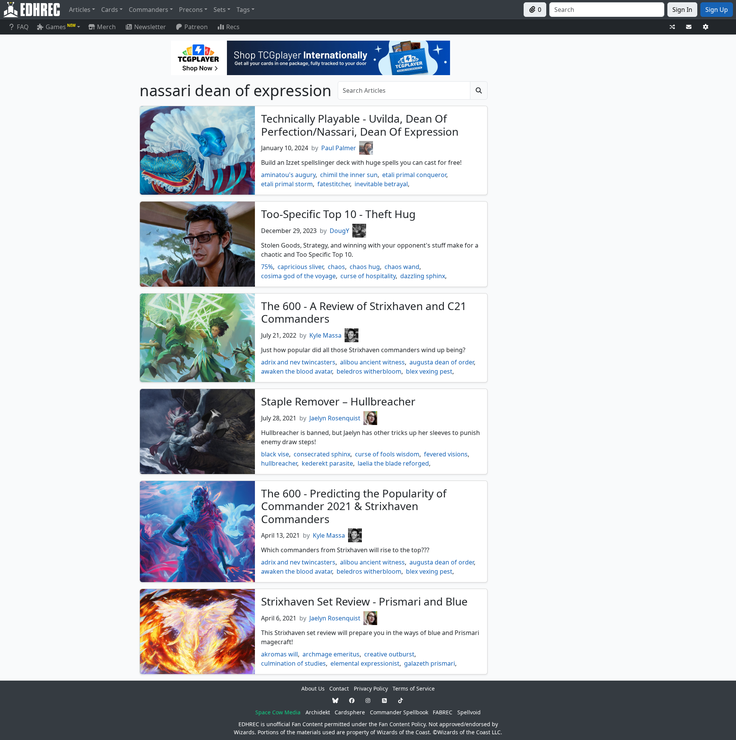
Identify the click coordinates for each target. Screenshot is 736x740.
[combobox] (606, 9)
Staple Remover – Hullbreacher (338, 401)
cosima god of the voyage (298, 276)
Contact (339, 688)
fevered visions (446, 454)
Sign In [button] (682, 9)
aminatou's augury (288, 175)
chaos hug (365, 267)
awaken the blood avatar (296, 371)
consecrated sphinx (322, 454)
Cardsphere (350, 712)
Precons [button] (191, 9)
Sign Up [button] (716, 9)
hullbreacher (279, 463)
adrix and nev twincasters (298, 362)
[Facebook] (351, 700)
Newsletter (150, 27)
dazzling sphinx (422, 276)
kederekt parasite (327, 463)
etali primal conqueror (414, 175)
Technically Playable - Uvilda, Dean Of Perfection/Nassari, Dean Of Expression (359, 125)
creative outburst (389, 654)
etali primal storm (287, 184)
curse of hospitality (368, 276)
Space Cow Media (278, 712)
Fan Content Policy (402, 724)
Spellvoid (469, 712)
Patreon (196, 27)
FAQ (23, 27)
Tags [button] (243, 9)
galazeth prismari (429, 663)
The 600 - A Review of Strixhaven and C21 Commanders (364, 312)
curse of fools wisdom (387, 454)
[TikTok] (400, 700)
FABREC (442, 712)
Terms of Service (414, 688)
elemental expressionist (364, 663)
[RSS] (384, 700)
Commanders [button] (148, 9)
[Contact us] (689, 27)
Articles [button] (79, 9)
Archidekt (318, 712)
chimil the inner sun (349, 175)
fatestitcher (333, 184)
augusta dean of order (441, 362)
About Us (313, 688)
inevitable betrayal (381, 184)
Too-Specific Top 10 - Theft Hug (338, 214)
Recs (233, 27)
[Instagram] (368, 700)
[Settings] (706, 27)
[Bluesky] (335, 700)
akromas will (279, 654)
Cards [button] (109, 9)
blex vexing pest (429, 371)
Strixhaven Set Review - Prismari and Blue (364, 601)
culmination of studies (293, 663)
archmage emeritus (331, 654)
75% (267, 267)
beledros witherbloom (369, 371)
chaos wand (401, 267)
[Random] (672, 27)
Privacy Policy (371, 688)
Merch (105, 27)
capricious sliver (300, 267)
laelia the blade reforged (393, 463)
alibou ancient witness (372, 362)
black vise (275, 454)
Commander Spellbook (399, 712)
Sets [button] (220, 9)
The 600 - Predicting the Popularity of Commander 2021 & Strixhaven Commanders (354, 506)
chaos (336, 267)
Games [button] (61, 27)
